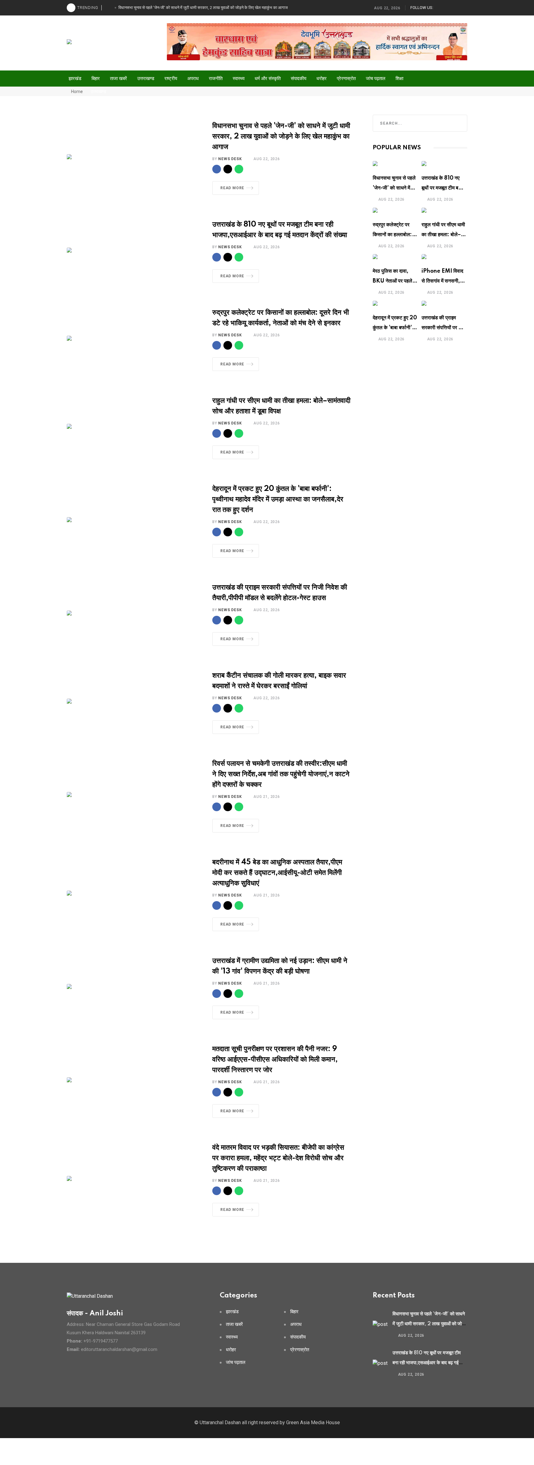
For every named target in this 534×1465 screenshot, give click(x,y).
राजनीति (215, 78)
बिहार (95, 78)
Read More (232, 188)
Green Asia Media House (313, 1422)
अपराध (193, 78)
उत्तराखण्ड (145, 78)
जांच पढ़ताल (375, 78)
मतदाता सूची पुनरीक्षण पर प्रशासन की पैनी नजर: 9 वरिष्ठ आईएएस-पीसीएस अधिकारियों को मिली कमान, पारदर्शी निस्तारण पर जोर (275, 1059)
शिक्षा (399, 78)
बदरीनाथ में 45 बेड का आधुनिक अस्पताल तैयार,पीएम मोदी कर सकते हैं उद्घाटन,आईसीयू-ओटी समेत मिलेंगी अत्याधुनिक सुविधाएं (277, 872)
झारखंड (75, 78)
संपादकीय (298, 78)
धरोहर (321, 78)
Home (76, 91)
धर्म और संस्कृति (268, 78)
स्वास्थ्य (238, 78)
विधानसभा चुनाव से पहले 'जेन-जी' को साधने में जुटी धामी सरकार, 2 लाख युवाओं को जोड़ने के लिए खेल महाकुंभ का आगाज (281, 136)
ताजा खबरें (118, 78)
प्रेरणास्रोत (346, 78)
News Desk (230, 159)
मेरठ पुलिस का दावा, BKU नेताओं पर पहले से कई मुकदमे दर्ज (395, 281)
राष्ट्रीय (170, 78)
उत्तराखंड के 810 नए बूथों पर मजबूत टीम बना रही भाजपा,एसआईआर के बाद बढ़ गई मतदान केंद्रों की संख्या (426, 1362)
